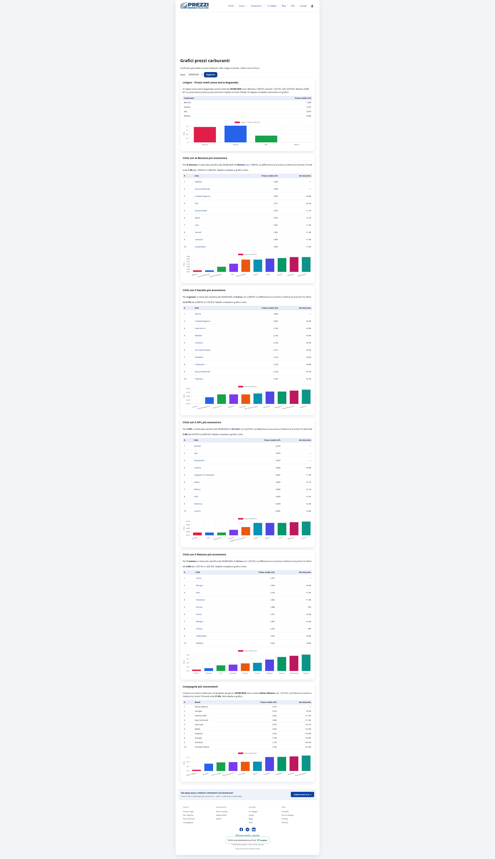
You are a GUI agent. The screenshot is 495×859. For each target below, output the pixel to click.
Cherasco (199, 239)
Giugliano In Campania (204, 475)
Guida (251, 815)
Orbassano (199, 364)
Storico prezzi (222, 811)
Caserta (197, 467)
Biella (197, 218)
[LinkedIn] (253, 830)
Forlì (196, 496)
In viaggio (272, 6)
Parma (199, 614)
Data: (182, 74)
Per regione (188, 815)
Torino (239, 561)
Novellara (199, 357)
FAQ (292, 6)
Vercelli (198, 232)
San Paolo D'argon (203, 350)
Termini (285, 822)
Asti (196, 203)
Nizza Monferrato (202, 189)
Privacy (285, 818)
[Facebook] (241, 830)
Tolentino (199, 379)
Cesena (199, 628)
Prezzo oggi (188, 811)
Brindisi (236, 429)
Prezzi (241, 6)
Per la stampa (288, 815)
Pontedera (200, 600)
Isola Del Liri (200, 328)
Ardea (196, 482)
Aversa (239, 296)
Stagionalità (221, 815)
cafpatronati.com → (302, 794)
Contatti (303, 6)
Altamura (198, 504)
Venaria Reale (201, 210)
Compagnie (188, 822)
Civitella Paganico (202, 196)
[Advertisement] (247, 36)
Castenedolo (200, 246)
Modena (199, 643)
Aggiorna (210, 74)
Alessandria (199, 460)
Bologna (199, 621)
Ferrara (199, 607)
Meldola (241, 164)
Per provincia (189, 818)
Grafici (219, 818)
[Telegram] (247, 830)
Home (231, 6)
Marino (197, 489)
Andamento (256, 6)
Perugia (199, 585)
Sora (197, 225)
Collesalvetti (201, 636)
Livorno (197, 511)
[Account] (312, 6)
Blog (284, 6)
